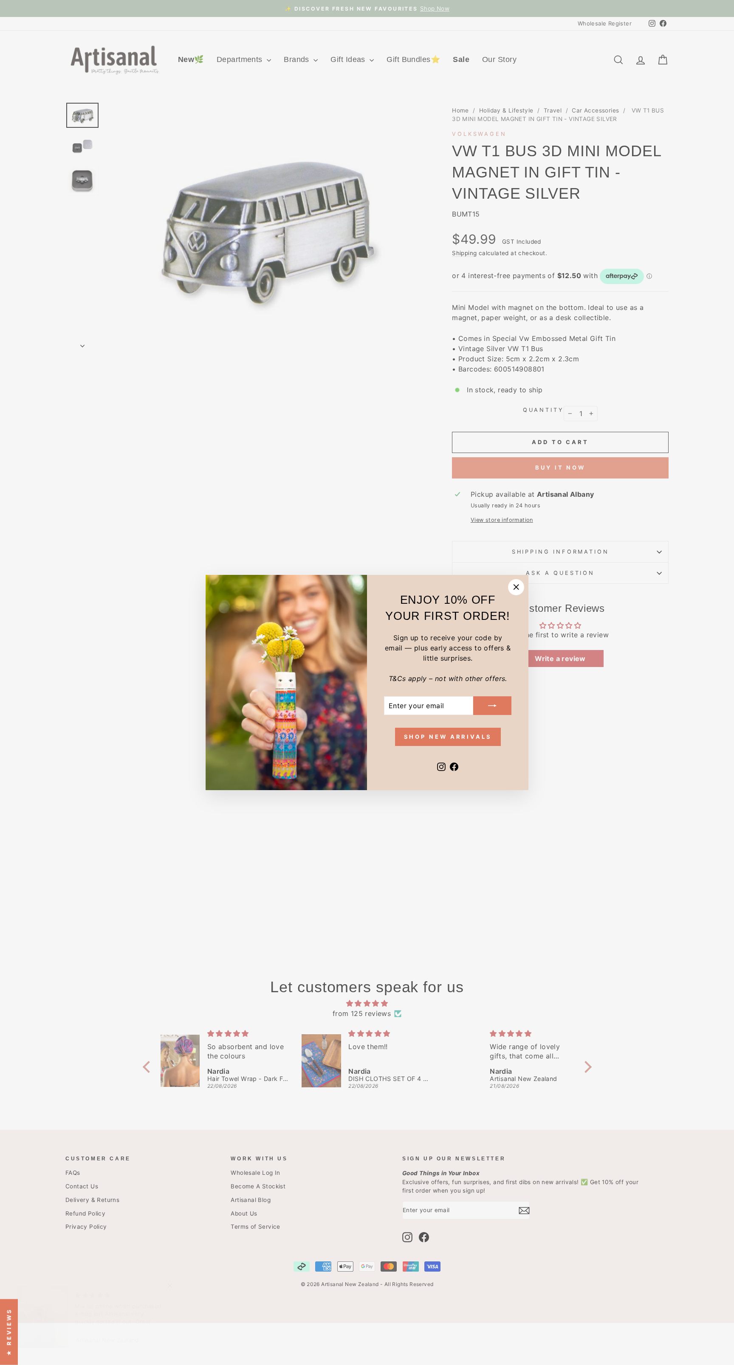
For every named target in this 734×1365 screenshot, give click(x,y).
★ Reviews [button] (9, 1332)
